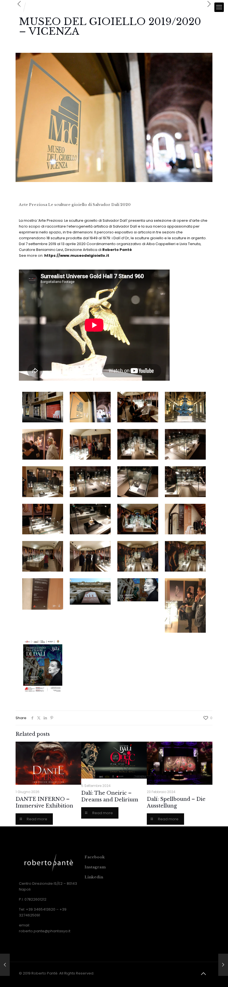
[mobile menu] (219, 7)
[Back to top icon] (203, 973)
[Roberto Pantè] (21, 7)
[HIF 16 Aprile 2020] (223, 965)
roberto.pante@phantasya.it (44, 931)
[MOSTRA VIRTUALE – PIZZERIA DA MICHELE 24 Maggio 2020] (5, 965)
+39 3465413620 (40, 909)
